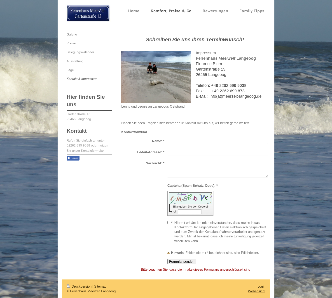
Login (261, 286)
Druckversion (81, 286)
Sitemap (100, 286)
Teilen (74, 158)
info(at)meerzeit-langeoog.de (236, 96)
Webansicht (256, 291)
